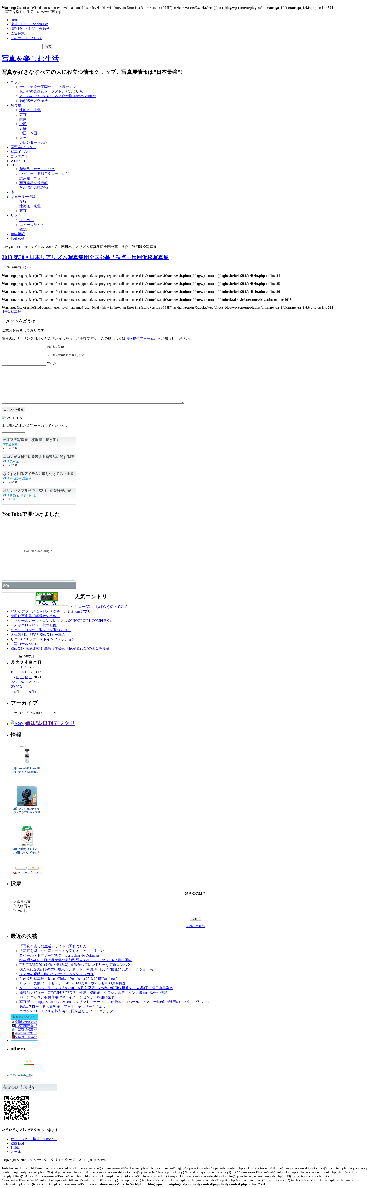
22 (13, 682)
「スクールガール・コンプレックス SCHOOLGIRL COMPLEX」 (62, 621)
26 (30, 682)
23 (17, 682)
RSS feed (17, 1143)
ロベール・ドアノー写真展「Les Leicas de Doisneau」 (60, 955)
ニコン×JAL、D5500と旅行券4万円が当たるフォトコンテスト (68, 1011)
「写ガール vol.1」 (25, 644)
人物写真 (24, 906)
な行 (23, 201)
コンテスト (19, 156)
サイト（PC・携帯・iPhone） (34, 1139)
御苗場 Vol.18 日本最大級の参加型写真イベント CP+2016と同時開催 (75, 960)
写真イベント (21, 152)
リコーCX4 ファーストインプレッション (43, 639)
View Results (195, 926)
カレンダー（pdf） (34, 142)
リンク (16, 215)
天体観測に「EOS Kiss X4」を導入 (38, 634)
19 (30, 677)
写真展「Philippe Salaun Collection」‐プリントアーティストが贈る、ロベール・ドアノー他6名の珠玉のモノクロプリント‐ (114, 1002)
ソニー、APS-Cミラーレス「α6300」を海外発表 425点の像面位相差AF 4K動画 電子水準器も (96, 988)
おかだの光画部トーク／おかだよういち (51, 91)
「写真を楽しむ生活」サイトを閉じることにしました (61, 951)
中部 (23, 124)
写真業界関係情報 (33, 183)
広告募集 (18, 33)
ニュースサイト (31, 225)
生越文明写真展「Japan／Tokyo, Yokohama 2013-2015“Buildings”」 (70, 978)
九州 (23, 138)
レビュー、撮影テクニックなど (44, 173)
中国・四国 (28, 133)
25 (26, 682)
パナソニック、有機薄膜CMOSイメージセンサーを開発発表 (67, 997)
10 (22, 672)
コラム (16, 82)
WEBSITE (18, 161)
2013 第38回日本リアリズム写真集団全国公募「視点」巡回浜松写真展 (85, 257)
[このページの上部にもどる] (20, 1077)
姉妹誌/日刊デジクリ (50, 723)
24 (22, 682)
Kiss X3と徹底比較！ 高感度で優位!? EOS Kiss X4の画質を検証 (60, 648)
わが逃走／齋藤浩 (33, 101)
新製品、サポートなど (37, 169)
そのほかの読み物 (33, 187)
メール (16, 1152)
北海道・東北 (30, 110)
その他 (22, 911)
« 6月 (15, 692)
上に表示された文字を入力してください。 (35, 425)
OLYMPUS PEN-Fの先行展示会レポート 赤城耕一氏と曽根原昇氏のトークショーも (86, 969)
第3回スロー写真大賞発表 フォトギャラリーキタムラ (62, 1006)
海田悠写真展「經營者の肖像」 (35, 616)
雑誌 (23, 229)
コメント (25, 267)
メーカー (26, 220)
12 (30, 672)
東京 (23, 114)
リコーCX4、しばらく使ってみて (101, 607)
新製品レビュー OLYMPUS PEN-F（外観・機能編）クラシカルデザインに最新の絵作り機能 (93, 992)
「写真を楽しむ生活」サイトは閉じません (53, 946)
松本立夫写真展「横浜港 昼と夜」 (31, 440)
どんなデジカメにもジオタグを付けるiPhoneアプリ (51, 611)
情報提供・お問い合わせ (30, 28)
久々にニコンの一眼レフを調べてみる (41, 630)
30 (17, 687)
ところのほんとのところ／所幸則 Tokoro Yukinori (57, 96)
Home (15, 20)
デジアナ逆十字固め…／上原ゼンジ (47, 87)
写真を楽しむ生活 (30, 59)
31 (22, 687)
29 (13, 687)
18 (26, 677)
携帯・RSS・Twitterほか (29, 24)
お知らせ (18, 238)
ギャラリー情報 (23, 197)
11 (26, 672)
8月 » (33, 692)
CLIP (14, 165)
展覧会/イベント (23, 147)
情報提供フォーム (140, 338)
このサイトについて (26, 38)
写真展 (16, 105)
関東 (23, 119)
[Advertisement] (324, 87)
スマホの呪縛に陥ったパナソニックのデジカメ (56, 974)
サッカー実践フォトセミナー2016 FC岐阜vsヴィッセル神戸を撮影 (72, 983)
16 (17, 677)
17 (22, 677)
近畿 (23, 128)
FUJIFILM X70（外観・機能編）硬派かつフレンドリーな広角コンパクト (76, 965)
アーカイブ (19, 713)
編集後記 (18, 234)
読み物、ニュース (33, 178)
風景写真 (24, 901)
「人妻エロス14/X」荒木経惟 (34, 625)
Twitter (16, 1147)
